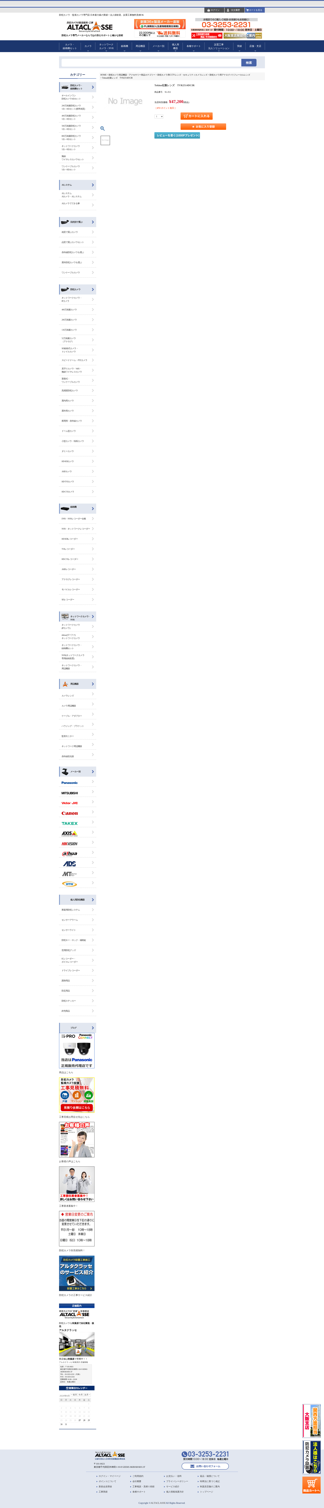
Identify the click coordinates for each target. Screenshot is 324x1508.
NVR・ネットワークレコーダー (76, 529)
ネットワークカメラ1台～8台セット (71, 148)
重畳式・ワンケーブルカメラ (71, 380)
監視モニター (68, 736)
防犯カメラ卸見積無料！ (72, 1250)
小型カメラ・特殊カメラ (73, 441)
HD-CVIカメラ (68, 491)
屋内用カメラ (68, 400)
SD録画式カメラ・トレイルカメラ (70, 350)
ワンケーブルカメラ (71, 272)
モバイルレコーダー (71, 589)
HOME (103, 75)
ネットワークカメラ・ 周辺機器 (72, 667)
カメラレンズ (68, 695)
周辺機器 (74, 684)
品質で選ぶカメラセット (73, 242)
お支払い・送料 (174, 1476)
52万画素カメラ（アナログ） (69, 340)
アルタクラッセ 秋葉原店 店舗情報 (73, 1362)
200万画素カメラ (69, 319)
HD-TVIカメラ (68, 481)
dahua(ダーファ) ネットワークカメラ (71, 637)
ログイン (215, 10)
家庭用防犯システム (71, 910)
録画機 (73, 507)
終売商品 (66, 1011)
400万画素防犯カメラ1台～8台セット (71, 117)
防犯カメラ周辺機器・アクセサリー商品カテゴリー (132, 75)
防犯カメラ (75, 289)
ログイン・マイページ (110, 1476)
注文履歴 (235, 10)
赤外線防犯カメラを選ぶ (73, 252)
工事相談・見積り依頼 (143, 1486)
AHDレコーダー (69, 569)
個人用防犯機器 (77, 899)
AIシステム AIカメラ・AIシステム (72, 195)
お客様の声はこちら (69, 1161)
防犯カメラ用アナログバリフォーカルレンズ (230, 75)
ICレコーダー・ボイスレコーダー (70, 960)
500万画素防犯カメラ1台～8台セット (71, 127)
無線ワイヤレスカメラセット (73, 158)
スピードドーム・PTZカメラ (74, 360)
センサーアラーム (70, 920)
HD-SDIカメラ (68, 461)
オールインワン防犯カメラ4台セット (71, 97)
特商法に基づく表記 (210, 1481)
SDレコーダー (68, 599)
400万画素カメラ (69, 309)
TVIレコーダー (68, 549)
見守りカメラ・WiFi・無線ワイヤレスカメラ (72, 370)
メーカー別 (75, 771)
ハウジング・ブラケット (73, 726)
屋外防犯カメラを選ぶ (72, 262)
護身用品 (66, 980)
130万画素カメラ (69, 330)
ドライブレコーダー (71, 970)
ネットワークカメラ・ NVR (80, 618)
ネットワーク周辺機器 (72, 746)
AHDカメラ (67, 471)
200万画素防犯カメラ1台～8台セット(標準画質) (73, 107)
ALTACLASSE (158, 1503)
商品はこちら (66, 1072)
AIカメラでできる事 (71, 203)
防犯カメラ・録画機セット (76, 87)
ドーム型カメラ (69, 431)
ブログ (73, 1028)
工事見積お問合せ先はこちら (74, 1117)
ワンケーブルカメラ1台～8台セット (71, 168)
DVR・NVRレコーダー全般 (74, 518)
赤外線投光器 (68, 756)
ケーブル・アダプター (72, 716)
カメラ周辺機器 (69, 706)
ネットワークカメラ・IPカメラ (72, 299)
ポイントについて (107, 1481)
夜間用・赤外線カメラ (72, 421)
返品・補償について (210, 1476)
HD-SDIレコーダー (70, 539)
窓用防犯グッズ (69, 950)
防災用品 (66, 990)
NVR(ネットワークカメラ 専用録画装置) (73, 657)
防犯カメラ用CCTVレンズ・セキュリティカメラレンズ (182, 75)
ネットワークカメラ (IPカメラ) (71, 626)
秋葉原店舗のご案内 (210, 1486)
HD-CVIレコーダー (70, 559)
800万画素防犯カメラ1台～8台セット (71, 138)
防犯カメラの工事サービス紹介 (75, 1295)
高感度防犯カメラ (70, 390)
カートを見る (255, 10)
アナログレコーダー (71, 579)
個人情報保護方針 (175, 1491)
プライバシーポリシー (177, 1481)
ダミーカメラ (68, 451)
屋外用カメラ (68, 410)
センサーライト (69, 930)
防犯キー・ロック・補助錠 (74, 940)
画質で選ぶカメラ (70, 232)
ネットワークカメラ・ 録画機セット (72, 647)
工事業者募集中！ (68, 1206)
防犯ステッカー (69, 1001)
